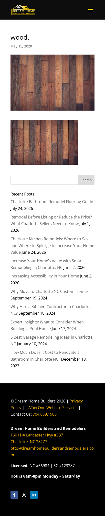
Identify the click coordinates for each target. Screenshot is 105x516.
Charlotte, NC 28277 (28, 441)
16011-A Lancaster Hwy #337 (36, 435)
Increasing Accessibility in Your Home (44, 276)
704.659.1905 (45, 414)
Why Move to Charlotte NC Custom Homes (49, 291)
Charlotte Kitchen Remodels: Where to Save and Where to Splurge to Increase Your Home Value (52, 245)
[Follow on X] (24, 495)
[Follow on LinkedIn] (34, 495)
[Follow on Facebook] (14, 495)
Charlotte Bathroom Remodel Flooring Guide (51, 201)
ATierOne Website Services (52, 407)
